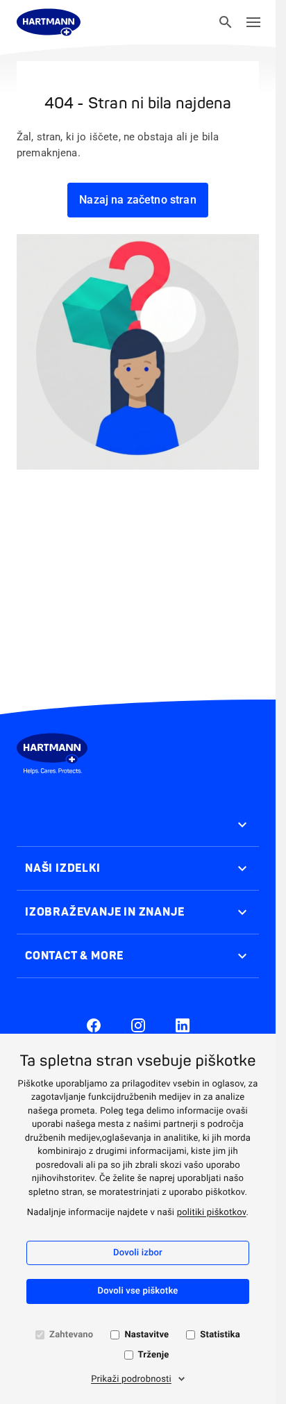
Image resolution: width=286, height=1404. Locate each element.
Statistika (220, 1335)
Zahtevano (71, 1335)
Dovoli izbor (137, 1253)
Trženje (153, 1355)
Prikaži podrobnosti (131, 1379)
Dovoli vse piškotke (138, 1291)
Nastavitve (146, 1335)
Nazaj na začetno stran (137, 199)
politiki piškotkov (211, 1212)
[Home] (48, 22)
